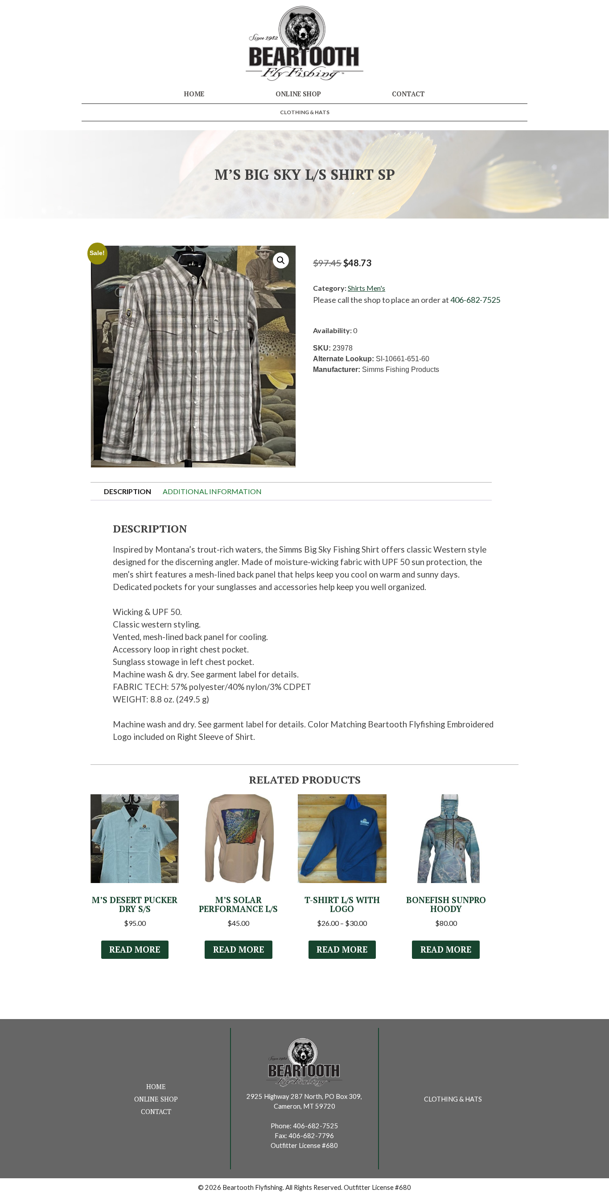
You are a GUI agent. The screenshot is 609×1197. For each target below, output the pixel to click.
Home (194, 94)
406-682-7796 (311, 1135)
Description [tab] (127, 491)
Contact (408, 94)
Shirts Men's (366, 288)
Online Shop (298, 94)
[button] (281, 260)
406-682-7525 (475, 300)
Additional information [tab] (212, 491)
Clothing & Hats (304, 112)
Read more (134, 949)
